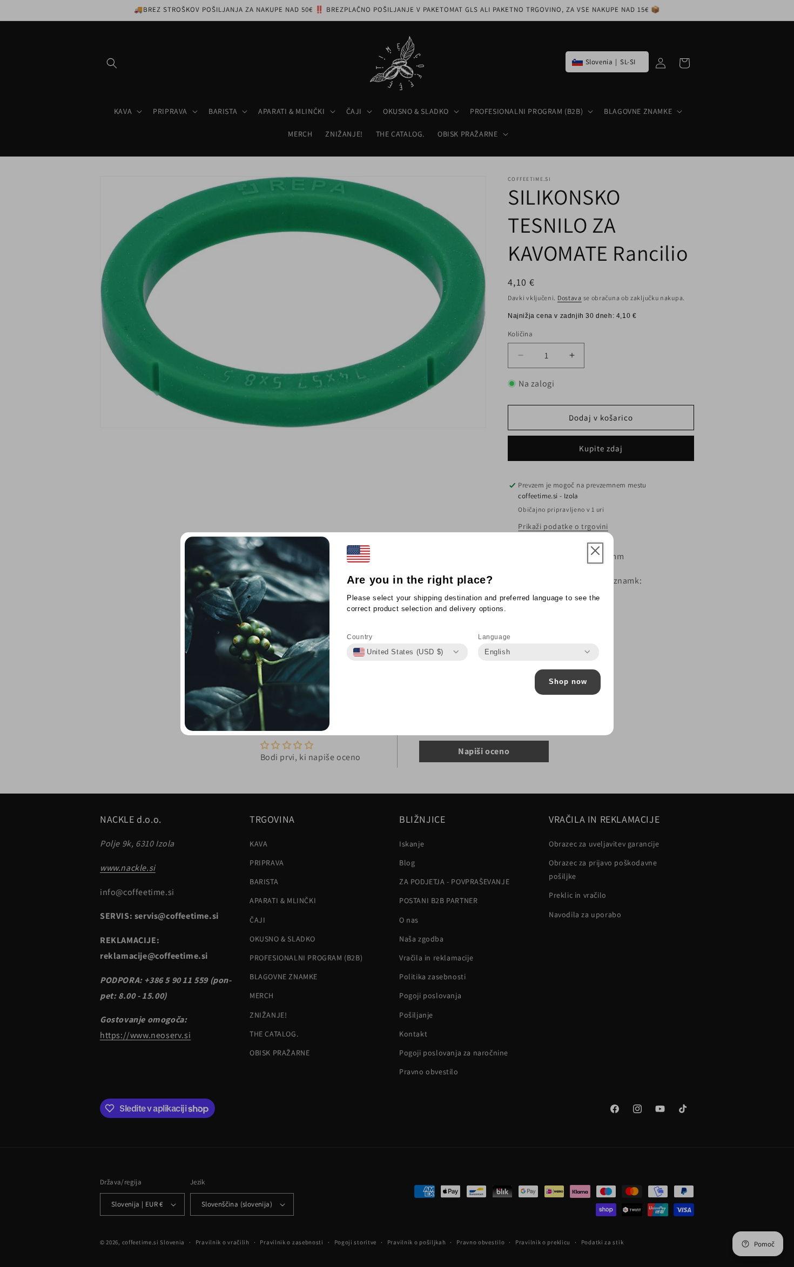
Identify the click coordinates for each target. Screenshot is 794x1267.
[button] (595, 553)
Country (359, 637)
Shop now (568, 681)
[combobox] (398, 652)
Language (494, 637)
